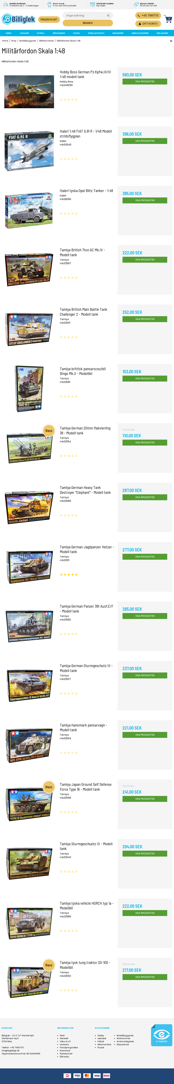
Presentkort (49, 19)
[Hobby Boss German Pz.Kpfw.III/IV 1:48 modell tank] (29, 94)
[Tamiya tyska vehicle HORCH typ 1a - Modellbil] (29, 925)
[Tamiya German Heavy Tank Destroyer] (29, 510)
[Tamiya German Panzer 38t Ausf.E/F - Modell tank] (29, 628)
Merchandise (59, 33)
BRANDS (88, 23)
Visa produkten (144, 81)
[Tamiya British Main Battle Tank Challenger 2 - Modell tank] (29, 331)
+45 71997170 (150, 15)
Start (62, 1035)
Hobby (9, 33)
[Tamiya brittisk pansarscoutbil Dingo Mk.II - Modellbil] (29, 391)
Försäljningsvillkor (69, 1047)
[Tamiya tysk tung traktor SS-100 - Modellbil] (29, 985)
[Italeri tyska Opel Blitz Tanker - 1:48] (29, 213)
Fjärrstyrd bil (66, 1053)
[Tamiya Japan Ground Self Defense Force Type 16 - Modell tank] (29, 807)
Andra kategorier (140, 33)
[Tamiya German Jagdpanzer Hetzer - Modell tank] (29, 569)
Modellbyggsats (96, 33)
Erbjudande (162, 33)
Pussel (76, 33)
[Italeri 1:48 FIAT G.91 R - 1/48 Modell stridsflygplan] (29, 153)
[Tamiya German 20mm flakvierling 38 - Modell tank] (29, 450)
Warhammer (118, 33)
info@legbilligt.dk (10, 1050)
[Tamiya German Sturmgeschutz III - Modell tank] (29, 688)
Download (65, 1050)
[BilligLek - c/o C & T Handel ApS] (18, 19)
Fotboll (41, 33)
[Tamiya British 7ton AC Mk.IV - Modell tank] (29, 272)
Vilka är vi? (65, 1041)
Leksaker (24, 33)
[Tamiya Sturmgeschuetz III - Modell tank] (29, 866)
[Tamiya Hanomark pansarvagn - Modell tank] (29, 747)
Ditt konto (64, 1056)
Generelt (64, 1038)
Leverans (64, 1044)
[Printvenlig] (171, 40)
